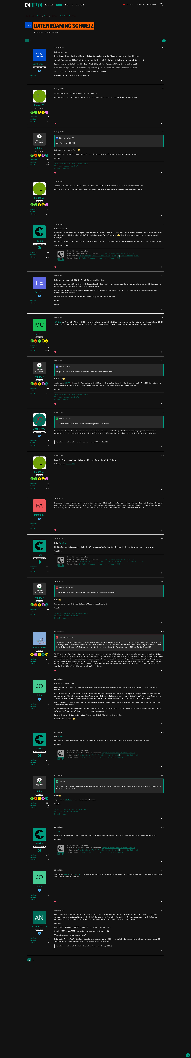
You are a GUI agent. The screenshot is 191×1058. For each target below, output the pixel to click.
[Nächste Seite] (35, 40)
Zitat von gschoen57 (66, 138)
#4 (162, 181)
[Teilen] (164, 40)
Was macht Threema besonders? (66, 166)
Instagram (101, 258)
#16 (162, 732)
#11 (162, 498)
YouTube (111, 258)
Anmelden (140, 4)
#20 (162, 910)
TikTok (119, 258)
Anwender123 (96, 946)
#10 (162, 455)
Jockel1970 (94, 442)
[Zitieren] (162, 80)
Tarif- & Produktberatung (101, 256)
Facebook (91, 258)
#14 (162, 631)
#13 (162, 582)
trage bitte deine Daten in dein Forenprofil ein (118, 253)
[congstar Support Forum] (33, 4)
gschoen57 (39, 32)
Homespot (115, 256)
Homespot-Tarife (117, 561)
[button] (128, 4)
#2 (163, 89)
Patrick (69, 800)
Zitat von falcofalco (66, 588)
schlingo (79, 874)
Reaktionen (33, 117)
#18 (162, 827)
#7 (163, 318)
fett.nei (58, 322)
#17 (162, 775)
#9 (162, 412)
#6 (162, 276)
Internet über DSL (126, 256)
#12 (162, 539)
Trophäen (33, 75)
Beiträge (32, 78)
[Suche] (161, 4)
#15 (162, 679)
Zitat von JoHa (64, 781)
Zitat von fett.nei (65, 367)
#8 (162, 361)
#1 (163, 48)
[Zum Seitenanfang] (188, 1055)
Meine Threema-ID (61, 168)
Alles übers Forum (84, 256)
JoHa (61, 736)
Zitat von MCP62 (65, 419)
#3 (163, 132)
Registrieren (151, 4)
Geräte (136, 256)
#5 (162, 224)
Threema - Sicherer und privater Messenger (70, 164)
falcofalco (63, 543)
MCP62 (69, 383)
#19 (162, 870)
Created (82, 258)
